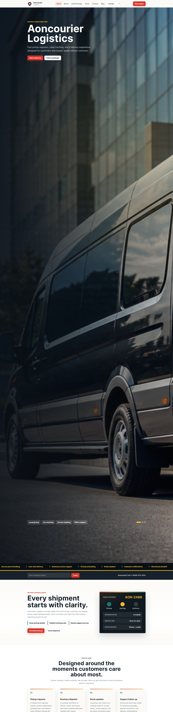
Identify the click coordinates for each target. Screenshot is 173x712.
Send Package (76, 4)
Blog (102, 4)
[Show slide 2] (141, 522)
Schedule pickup (36, 631)
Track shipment (54, 631)
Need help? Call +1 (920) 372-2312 (132, 575)
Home (59, 4)
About (66, 4)
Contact (95, 4)
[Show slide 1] (137, 522)
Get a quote (139, 4)
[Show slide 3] (145, 522)
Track (87, 4)
